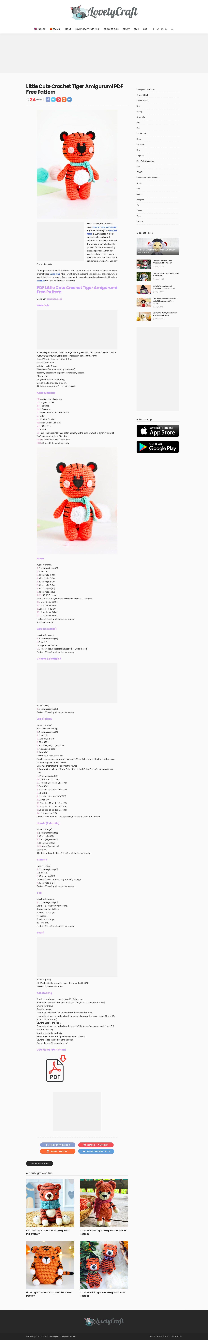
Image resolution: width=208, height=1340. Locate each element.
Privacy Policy (162, 1336)
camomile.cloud (54, 299)
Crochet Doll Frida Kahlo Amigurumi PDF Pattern (162, 261)
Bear (136, 29)
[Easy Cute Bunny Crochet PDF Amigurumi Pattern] (144, 316)
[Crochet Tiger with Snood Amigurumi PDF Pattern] (50, 1203)
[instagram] (166, 29)
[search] (172, 29)
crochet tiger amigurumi (104, 227)
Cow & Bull (141, 133)
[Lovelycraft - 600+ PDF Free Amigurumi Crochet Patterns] (104, 12)
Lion (138, 188)
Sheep (139, 210)
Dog (138, 150)
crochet (41, 280)
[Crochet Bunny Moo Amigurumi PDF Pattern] (144, 276)
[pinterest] (162, 29)
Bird (138, 122)
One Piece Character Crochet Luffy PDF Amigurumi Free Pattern (165, 301)
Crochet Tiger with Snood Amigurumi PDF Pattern (47, 1232)
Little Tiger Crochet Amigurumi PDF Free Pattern (49, 1294)
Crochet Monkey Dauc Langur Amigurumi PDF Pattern (156, 251)
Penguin (140, 199)
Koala (139, 183)
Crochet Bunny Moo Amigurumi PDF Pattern (166, 274)
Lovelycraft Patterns (87, 29)
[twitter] (158, 29)
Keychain (141, 117)
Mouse (140, 194)
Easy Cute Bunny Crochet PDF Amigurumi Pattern (165, 314)
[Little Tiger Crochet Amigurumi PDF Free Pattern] (50, 1265)
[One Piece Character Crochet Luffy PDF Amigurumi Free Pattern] (144, 302)
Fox (138, 166)
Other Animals (143, 100)
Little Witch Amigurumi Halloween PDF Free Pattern (164, 287)
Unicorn (140, 221)
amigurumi (55, 274)
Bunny (126, 29)
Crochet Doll (111, 29)
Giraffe (140, 172)
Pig (138, 205)
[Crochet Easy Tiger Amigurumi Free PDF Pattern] (104, 1203)
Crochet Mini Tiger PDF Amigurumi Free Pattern (102, 1294)
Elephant (140, 155)
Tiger (139, 216)
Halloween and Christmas (148, 177)
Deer (139, 139)
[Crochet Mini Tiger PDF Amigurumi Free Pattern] (104, 1265)
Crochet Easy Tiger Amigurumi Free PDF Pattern (103, 1232)
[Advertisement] (104, 53)
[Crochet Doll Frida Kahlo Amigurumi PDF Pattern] (144, 264)
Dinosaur (140, 144)
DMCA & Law (176, 1336)
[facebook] (154, 29)
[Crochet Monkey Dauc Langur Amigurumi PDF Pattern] (158, 246)
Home (68, 29)
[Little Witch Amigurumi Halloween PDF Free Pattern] (144, 289)
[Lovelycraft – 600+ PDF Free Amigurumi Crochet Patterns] (104, 1321)
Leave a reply (38, 1163)
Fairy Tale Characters (146, 161)
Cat (145, 29)
